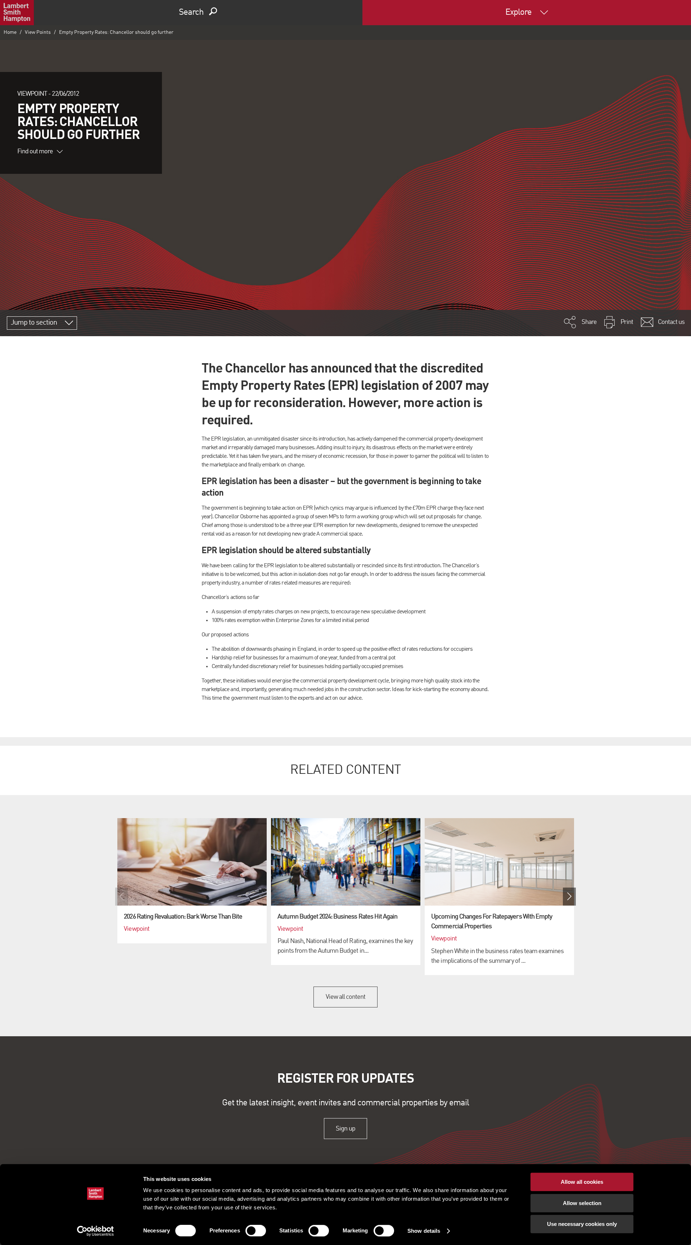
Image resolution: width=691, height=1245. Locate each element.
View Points (38, 32)
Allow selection (582, 1203)
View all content (346, 997)
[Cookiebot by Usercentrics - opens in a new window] (95, 1231)
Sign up (345, 1128)
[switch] (255, 1230)
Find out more (35, 151)
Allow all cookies (582, 1182)
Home (10, 32)
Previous (121, 897)
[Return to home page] (17, 12)
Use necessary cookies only (582, 1224)
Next (569, 897)
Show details (423, 1231)
